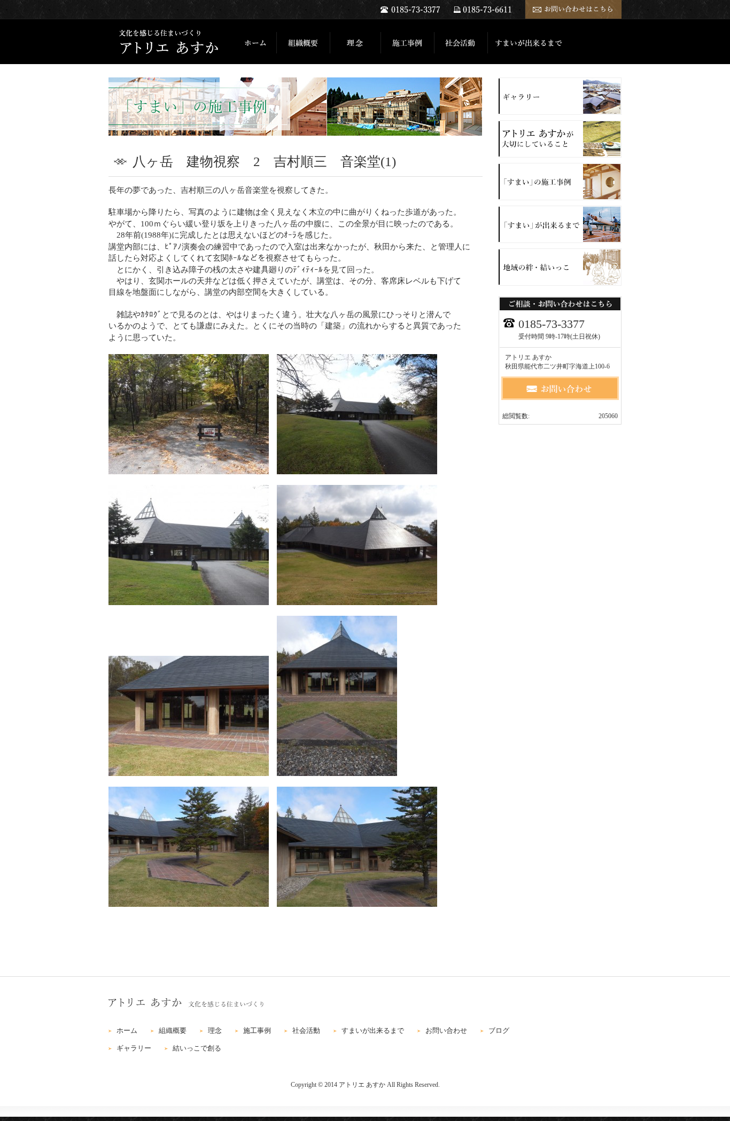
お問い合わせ (446, 1030)
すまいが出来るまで (372, 1030)
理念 (215, 1030)
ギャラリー (134, 1048)
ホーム (127, 1030)
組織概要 (173, 1030)
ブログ (498, 1030)
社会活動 (306, 1030)
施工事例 (257, 1030)
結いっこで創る (197, 1048)
